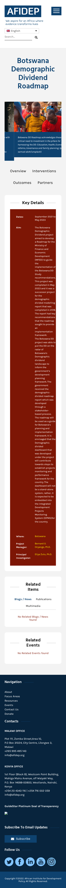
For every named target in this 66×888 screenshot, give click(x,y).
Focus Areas (12, 696)
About (8, 692)
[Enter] (36, 37)
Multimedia (33, 606)
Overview (18, 171)
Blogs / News (23, 599)
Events (9, 705)
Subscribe (23, 838)
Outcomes (22, 182)
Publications (44, 599)
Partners (45, 182)
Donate (9, 713)
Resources (11, 700)
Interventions (44, 171)
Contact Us (12, 709)
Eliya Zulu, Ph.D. (43, 554)
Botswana (40, 536)
